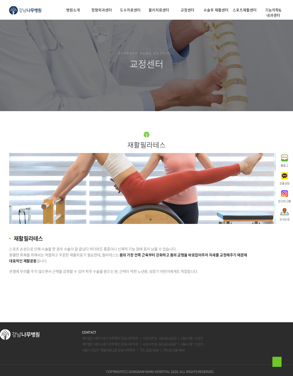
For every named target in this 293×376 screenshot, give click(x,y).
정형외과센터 (101, 10)
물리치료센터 (159, 10)
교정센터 (187, 10)
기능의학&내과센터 (273, 12)
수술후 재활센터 (215, 10)
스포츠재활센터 (245, 10)
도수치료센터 (130, 10)
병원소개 (73, 10)
